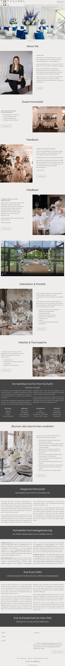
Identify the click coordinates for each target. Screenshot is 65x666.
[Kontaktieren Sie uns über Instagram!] (13, 1)
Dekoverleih (56, 5)
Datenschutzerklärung (48, 643)
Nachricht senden (58, 651)
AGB (18, 658)
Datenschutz (23, 658)
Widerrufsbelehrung (38, 658)
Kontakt (62, 5)
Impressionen (49, 5)
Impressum (30, 658)
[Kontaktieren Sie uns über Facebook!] (21, 1)
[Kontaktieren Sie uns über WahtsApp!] (11, 1)
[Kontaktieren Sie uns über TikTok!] (16, 1)
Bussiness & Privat (40, 5)
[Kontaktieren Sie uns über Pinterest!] (18, 1)
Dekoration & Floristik (30, 5)
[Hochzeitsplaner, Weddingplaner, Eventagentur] (5, 3)
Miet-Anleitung (6, 126)
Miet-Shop (60, 2)
